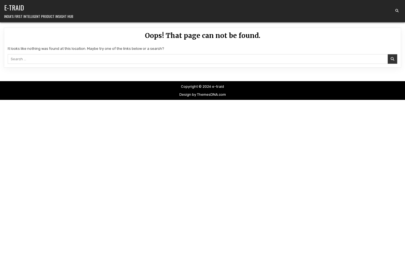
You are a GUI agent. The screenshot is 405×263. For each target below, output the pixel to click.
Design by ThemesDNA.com (202, 94)
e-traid (14, 7)
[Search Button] (397, 10)
